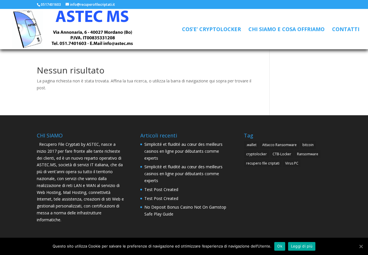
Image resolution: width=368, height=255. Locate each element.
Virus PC (291, 163)
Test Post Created (161, 189)
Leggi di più (302, 246)
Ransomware (307, 154)
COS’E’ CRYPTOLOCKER (211, 30)
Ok (279, 246)
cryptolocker (256, 154)
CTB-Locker (282, 154)
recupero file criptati (262, 163)
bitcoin (308, 144)
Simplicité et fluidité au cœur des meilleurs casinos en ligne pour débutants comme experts (183, 151)
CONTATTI (345, 30)
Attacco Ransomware (279, 144)
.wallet (251, 144)
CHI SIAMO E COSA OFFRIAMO (286, 30)
